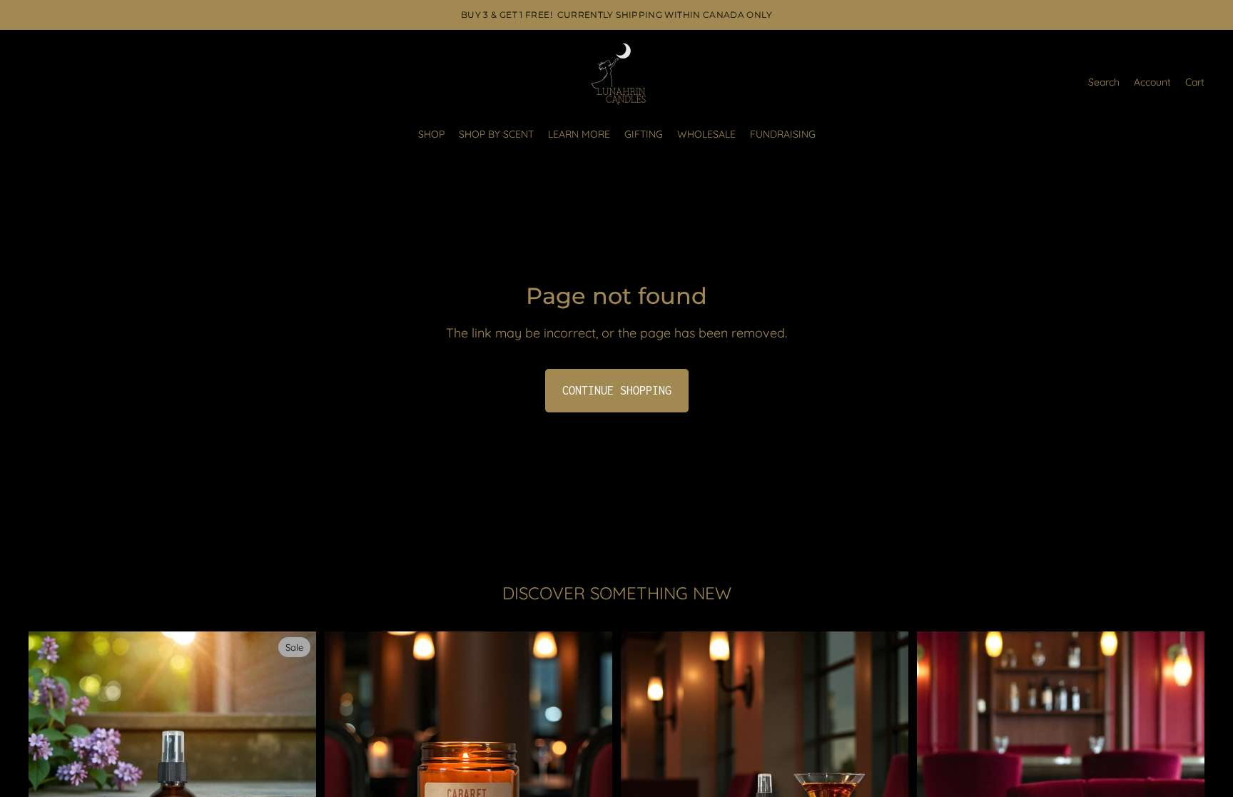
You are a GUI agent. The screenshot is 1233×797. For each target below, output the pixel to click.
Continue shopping (616, 390)
